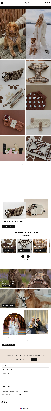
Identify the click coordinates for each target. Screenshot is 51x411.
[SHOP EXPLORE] (25, 278)
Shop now (6, 250)
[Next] (28, 256)
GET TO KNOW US (8, 344)
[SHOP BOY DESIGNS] (25, 298)
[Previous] (22, 256)
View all (25, 167)
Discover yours (9, 226)
